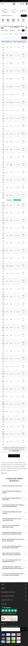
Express (13, 30)
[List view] (23, 30)
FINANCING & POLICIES (8, 592)
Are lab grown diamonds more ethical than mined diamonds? (12, 533)
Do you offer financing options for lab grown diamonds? (12, 546)
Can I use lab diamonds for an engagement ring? (11, 560)
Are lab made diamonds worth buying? (12, 512)
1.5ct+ (16, 34)
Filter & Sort (23, 15)
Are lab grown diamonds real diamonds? (11, 498)
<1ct (6, 34)
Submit (24, 37)
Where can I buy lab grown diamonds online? (10, 526)
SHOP (3, 584)
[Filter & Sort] (2, 34)
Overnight (5, 30)
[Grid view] (25, 30)
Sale (20, 30)
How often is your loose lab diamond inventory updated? (11, 553)
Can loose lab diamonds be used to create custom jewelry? (12, 574)
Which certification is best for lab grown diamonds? (13, 540)
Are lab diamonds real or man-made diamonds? (12, 519)
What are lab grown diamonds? (12, 486)
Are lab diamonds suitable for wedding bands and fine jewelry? (13, 567)
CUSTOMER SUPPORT (7, 596)
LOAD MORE (14, 455)
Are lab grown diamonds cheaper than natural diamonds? (13, 505)
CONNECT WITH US (6, 600)
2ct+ (21, 34)
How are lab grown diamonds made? (11, 491)
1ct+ (11, 34)
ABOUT (3, 588)
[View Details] (26, 47)
